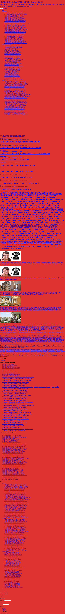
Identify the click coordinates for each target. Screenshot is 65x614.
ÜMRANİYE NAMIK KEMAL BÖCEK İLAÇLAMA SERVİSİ (15, 32)
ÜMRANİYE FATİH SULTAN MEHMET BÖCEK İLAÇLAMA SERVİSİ (16, 23)
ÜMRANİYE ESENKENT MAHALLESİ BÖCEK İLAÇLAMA (13, 456)
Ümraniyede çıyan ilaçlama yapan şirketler (15, 417)
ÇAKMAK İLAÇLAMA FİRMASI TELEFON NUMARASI (14, 86)
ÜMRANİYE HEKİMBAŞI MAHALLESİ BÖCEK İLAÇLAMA (13, 459)
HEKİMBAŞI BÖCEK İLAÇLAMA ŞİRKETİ (12, 61)
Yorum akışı (4, 610)
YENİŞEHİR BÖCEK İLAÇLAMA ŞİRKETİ (12, 78)
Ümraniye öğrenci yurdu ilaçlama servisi (48, 350)
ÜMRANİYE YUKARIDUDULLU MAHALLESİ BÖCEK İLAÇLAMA (14, 475)
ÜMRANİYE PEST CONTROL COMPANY (15, 189)
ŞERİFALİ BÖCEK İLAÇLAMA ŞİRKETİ (11, 72)
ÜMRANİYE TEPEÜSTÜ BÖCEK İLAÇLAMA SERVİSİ (14, 39)
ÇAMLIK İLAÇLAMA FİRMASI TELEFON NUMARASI (14, 87)
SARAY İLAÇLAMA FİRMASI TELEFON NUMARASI (14, 106)
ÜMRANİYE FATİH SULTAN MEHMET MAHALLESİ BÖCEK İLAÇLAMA (15, 458)
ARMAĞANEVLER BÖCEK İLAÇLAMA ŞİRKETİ (13, 46)
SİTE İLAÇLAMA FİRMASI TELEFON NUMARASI (13, 108)
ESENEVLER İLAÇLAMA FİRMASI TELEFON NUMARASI (15, 91)
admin (21, 139)
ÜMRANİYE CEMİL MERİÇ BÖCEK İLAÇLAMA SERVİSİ (14, 18)
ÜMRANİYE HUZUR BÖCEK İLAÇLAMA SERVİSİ (13, 26)
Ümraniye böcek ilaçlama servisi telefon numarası (32, 349)
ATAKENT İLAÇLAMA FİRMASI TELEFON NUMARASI (14, 85)
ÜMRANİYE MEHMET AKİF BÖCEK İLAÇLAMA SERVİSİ (15, 31)
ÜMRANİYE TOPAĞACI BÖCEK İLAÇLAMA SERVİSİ (14, 40)
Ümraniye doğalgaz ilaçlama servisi (13, 420)
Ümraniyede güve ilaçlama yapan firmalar (20, 353)
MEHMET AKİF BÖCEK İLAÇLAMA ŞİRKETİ (12, 67)
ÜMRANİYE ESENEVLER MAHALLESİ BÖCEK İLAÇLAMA (13, 455)
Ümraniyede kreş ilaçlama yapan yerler (19, 354)
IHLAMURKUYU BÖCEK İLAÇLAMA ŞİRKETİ (13, 63)
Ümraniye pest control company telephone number (11, 351)
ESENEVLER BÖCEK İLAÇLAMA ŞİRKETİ (12, 56)
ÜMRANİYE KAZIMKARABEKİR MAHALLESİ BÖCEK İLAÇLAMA (14, 462)
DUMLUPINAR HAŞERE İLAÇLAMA (9, 454)
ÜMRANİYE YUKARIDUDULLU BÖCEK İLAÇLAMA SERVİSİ (15, 43)
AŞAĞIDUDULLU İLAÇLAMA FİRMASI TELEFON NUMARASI (16, 84)
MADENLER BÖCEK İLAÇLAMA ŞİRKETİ (12, 574)
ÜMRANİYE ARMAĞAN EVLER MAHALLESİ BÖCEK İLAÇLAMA (14, 448)
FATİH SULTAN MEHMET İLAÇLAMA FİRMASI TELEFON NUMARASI (17, 94)
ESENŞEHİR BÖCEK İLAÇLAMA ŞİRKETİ (12, 58)
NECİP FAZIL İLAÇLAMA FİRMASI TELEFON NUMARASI (15, 104)
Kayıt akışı (4, 609)
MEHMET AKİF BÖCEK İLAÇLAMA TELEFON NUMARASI (9, 365)
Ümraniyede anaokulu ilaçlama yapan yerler (26, 351)
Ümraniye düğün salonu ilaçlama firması (12, 350)
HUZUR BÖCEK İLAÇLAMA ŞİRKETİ (11, 62)
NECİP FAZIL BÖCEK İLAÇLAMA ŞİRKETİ (12, 69)
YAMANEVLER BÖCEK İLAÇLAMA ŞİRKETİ (12, 585)
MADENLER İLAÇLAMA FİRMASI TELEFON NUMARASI (15, 101)
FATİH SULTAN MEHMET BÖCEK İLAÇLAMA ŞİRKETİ (14, 59)
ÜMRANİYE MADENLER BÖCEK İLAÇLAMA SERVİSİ (14, 30)
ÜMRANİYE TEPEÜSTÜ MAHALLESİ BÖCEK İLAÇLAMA (13, 472)
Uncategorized (5, 139)
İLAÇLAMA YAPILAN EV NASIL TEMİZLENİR (17, 165)
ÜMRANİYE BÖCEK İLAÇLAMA (12, 136)
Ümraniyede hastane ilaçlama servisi (50, 353)
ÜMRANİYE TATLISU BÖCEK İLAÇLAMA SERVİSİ (13, 38)
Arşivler (1, 604)
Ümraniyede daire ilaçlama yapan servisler (15, 392)
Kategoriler (2, 600)
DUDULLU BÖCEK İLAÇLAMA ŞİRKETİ (11, 53)
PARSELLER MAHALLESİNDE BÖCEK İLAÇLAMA (8, 373)
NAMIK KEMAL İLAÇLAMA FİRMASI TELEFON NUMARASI (15, 103)
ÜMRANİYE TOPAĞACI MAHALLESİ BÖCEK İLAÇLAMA (13, 473)
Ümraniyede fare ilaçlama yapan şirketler (6, 353)
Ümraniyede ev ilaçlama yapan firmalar (14, 393)
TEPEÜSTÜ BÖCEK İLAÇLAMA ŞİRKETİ (12, 76)
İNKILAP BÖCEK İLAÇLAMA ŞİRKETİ (11, 64)
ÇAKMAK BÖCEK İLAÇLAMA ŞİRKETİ (11, 50)
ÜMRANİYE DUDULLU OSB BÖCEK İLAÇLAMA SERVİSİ (15, 20)
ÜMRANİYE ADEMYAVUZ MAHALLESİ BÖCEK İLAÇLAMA (13, 446)
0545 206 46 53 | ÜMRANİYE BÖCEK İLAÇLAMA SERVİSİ (21, 2)
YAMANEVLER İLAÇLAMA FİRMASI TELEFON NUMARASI (15, 112)
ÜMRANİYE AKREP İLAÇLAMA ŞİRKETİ (10, 479)
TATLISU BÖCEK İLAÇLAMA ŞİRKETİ (11, 75)
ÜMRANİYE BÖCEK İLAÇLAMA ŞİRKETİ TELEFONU (20, 148)
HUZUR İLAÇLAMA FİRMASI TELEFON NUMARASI (14, 97)
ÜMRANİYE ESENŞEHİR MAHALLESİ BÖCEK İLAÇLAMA (13, 457)
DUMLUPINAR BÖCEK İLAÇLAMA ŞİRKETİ (12, 562)
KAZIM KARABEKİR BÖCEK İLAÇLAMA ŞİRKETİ (13, 573)
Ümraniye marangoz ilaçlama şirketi (36, 350)
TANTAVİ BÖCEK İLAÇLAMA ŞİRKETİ (11, 74)
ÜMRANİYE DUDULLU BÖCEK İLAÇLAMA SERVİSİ (14, 19)
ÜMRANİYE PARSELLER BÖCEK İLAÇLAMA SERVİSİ (14, 541)
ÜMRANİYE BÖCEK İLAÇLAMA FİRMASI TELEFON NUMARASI (25, 154)
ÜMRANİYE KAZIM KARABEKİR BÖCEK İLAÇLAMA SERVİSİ (16, 29)
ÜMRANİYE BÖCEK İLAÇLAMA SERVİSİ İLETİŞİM (20, 142)
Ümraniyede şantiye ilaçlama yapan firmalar (15, 419)
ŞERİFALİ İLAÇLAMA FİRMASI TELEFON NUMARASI (14, 107)
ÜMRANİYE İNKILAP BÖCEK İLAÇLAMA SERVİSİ (13, 28)
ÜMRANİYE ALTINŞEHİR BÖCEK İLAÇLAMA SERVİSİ (14, 12)
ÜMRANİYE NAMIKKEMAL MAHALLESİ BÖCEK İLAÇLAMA (13, 465)
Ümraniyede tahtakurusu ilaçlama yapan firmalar (26, 355)
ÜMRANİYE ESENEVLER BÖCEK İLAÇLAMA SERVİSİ (14, 530)
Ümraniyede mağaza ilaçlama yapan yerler (33, 354)
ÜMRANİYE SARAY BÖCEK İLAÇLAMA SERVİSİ (13, 34)
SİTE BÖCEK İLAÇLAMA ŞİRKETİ (10, 73)
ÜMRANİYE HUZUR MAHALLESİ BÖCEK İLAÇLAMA (12, 460)
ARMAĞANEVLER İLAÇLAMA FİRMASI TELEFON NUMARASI (16, 83)
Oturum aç (4, 608)
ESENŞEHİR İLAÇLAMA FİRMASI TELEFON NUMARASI (14, 93)
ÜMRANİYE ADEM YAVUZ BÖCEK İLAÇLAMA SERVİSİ (14, 519)
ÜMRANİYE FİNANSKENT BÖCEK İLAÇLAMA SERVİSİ (14, 24)
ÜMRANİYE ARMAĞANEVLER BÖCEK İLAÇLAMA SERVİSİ (15, 13)
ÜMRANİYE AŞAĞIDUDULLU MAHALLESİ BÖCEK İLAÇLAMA (14, 449)
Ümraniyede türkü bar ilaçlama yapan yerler (42, 355)
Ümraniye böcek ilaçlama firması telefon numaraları (15, 349)
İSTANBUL (4, 11)
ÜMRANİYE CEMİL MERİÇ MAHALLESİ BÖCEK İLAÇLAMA (13, 451)
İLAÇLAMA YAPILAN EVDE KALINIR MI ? (16, 171)
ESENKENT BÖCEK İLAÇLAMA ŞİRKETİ (12, 57)
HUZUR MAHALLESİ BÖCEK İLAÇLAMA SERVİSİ (8, 364)
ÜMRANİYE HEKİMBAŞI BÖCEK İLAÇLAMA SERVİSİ (14, 25)
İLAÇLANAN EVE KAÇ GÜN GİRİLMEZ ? (16, 177)
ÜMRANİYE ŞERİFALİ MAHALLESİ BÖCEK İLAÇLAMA (12, 469)
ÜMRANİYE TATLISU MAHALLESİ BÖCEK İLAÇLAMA (12, 471)
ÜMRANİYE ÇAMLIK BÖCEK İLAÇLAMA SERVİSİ (13, 17)
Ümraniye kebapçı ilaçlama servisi (24, 350)
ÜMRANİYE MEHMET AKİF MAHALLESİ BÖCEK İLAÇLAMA (13, 464)
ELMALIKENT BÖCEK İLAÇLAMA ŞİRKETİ (12, 563)
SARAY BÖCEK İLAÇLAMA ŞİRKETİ (11, 71)
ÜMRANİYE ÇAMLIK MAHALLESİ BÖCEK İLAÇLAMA (12, 453)
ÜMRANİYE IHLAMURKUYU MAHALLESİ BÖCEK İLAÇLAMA (14, 461)
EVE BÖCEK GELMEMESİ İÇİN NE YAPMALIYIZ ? (19, 183)
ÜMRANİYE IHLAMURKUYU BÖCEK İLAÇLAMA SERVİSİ (15, 27)
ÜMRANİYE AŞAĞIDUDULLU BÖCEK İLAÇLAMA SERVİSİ (15, 14)
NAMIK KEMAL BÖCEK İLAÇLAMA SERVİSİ (8, 366)
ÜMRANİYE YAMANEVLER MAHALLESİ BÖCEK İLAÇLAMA (13, 474)
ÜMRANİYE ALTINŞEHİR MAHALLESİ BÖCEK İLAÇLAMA (13, 447)
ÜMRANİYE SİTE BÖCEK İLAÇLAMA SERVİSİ (13, 36)
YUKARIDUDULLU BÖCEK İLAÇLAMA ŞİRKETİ (13, 79)
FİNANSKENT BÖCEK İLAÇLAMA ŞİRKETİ (12, 60)
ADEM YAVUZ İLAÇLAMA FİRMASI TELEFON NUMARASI (15, 81)
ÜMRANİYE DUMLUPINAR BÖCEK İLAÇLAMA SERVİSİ (14, 21)
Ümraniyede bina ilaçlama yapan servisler (40, 351)
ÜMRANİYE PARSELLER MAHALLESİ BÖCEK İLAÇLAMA (13, 466)
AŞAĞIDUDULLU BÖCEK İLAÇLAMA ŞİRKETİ (13, 47)
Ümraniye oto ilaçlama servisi (11, 427)
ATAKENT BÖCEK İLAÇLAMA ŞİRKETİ (11, 48)
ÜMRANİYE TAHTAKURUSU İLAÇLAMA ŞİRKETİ (11, 477)
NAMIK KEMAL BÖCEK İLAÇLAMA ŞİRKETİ (12, 68)
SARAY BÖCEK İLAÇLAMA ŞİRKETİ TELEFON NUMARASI (10, 375)
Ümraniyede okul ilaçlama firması (45, 354)
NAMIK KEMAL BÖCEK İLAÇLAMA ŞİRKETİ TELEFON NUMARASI (11, 367)
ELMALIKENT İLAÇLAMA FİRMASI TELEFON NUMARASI (15, 90)
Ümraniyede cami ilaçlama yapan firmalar (15, 390)
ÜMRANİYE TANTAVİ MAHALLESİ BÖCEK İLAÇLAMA (12, 470)
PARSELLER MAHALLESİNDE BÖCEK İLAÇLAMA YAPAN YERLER (11, 374)
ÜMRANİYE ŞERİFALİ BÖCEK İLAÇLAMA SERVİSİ (14, 35)
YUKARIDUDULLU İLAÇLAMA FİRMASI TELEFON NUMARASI (16, 114)
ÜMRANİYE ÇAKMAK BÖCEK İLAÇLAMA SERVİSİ (14, 16)
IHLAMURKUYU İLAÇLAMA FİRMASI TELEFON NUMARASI (15, 98)
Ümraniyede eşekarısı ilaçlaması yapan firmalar (16, 395)
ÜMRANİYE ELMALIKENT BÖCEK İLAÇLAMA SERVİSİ (14, 529)
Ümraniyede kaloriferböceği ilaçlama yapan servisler (18, 405)
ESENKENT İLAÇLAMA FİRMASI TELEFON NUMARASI (14, 92)
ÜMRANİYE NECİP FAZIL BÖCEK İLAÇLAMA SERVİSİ (14, 540)
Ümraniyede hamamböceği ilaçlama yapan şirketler (36, 353)
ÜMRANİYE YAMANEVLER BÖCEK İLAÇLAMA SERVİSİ (15, 41)
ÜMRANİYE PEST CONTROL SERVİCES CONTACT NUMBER (13, 444)
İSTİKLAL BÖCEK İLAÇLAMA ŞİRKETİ (11, 65)
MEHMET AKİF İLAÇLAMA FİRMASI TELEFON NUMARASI (15, 102)
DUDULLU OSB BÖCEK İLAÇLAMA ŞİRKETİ (12, 54)
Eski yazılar (2, 360)
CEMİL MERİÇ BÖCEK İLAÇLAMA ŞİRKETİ (12, 52)
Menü (1, 8)
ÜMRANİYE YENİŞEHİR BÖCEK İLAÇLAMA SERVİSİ (14, 42)
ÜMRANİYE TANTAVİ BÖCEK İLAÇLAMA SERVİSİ (13, 37)
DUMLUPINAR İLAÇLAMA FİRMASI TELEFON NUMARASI (15, 89)
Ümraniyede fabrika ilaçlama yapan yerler (15, 397)
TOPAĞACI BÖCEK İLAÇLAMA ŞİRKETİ (12, 584)
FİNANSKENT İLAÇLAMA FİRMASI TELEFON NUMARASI (15, 95)
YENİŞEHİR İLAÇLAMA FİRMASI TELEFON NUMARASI (14, 113)
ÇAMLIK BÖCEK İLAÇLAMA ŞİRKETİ (11, 51)
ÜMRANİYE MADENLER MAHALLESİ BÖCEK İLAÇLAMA (13, 463)
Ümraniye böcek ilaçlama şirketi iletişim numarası (49, 349)
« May (1, 596)
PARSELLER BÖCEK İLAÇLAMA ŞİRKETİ (12, 70)
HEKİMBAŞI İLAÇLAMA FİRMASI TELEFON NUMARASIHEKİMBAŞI (17, 96)
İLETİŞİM (4, 80)
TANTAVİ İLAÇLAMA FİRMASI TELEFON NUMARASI (14, 109)
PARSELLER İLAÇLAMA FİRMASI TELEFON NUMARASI (15, 105)
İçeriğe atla (5, 8)
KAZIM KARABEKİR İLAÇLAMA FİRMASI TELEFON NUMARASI (16, 100)
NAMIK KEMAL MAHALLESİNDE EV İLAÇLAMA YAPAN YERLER (11, 368)
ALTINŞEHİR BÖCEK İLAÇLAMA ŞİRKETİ (12, 45)
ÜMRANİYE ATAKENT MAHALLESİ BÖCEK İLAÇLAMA (12, 450)
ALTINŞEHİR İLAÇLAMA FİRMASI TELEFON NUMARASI (15, 82)
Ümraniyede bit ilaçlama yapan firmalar (54, 351)
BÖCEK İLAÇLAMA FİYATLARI (10, 49)
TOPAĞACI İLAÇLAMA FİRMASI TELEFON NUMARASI (14, 111)
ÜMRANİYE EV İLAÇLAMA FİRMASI (14, 159)
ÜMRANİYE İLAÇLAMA (6, 551)
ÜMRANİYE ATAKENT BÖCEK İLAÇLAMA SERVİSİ (14, 15)
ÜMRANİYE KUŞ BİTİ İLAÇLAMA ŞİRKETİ (10, 478)
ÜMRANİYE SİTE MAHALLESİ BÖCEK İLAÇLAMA (11, 468)
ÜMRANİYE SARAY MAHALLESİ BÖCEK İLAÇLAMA (12, 467)
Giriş (3, 10)
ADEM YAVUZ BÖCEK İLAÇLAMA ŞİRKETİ (12, 552)
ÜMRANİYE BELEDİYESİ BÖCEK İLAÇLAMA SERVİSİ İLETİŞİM (14, 445)
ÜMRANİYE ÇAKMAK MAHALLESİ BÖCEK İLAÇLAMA (12, 452)
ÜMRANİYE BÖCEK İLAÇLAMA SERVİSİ (10, 476)
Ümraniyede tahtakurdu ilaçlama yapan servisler (11, 355)
